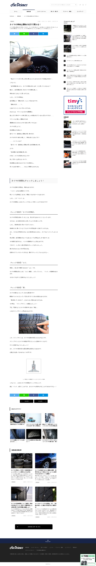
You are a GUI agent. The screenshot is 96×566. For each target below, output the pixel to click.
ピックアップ (80, 11)
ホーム (15, 11)
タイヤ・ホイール (42, 11)
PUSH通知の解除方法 (41, 550)
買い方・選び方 (54, 11)
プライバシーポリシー (29, 550)
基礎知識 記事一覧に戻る (34, 526)
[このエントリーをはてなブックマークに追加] (43, 33)
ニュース (51, 547)
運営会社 (75, 547)
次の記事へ (40, 401)
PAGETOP (47, 541)
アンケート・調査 (67, 11)
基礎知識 (29, 11)
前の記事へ (27, 401)
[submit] (76, 5)
